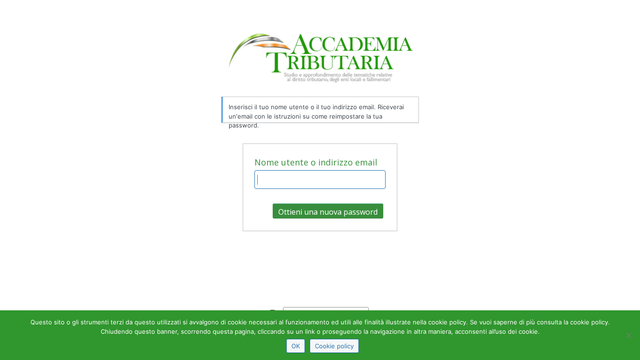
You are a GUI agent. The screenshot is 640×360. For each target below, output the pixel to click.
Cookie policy (334, 346)
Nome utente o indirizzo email (315, 162)
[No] (628, 335)
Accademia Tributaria (320, 64)
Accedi (320, 259)
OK (295, 346)
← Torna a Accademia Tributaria (299, 278)
